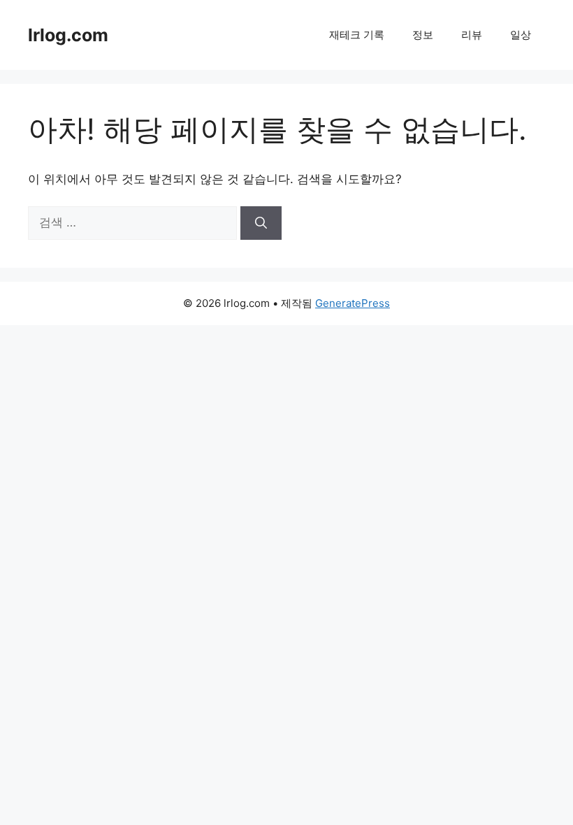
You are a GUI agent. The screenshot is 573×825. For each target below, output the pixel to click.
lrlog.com (68, 34)
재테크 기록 (356, 34)
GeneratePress (352, 303)
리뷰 (471, 34)
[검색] (261, 223)
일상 (520, 34)
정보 (422, 34)
